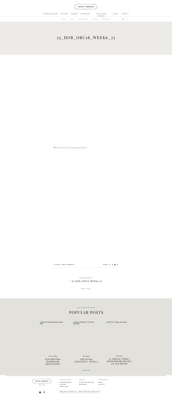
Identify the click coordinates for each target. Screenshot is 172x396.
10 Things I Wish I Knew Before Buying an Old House (119, 361)
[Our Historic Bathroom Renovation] (53, 337)
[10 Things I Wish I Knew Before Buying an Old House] (119, 337)
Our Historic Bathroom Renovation (53, 361)
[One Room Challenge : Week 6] (86, 337)
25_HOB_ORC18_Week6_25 (87, 281)
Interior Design (52, 356)
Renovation (86, 356)
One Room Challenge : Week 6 (86, 360)
